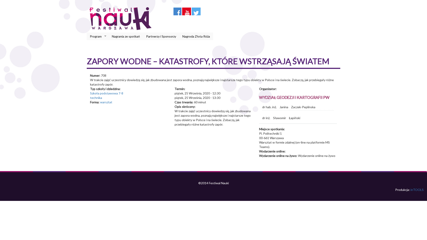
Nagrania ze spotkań (126, 36)
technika (96, 98)
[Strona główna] (122, 18)
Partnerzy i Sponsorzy (161, 36)
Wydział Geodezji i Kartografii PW (294, 97)
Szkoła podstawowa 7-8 (106, 93)
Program (94, 36)
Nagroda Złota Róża (196, 36)
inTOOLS (417, 190)
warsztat (106, 102)
